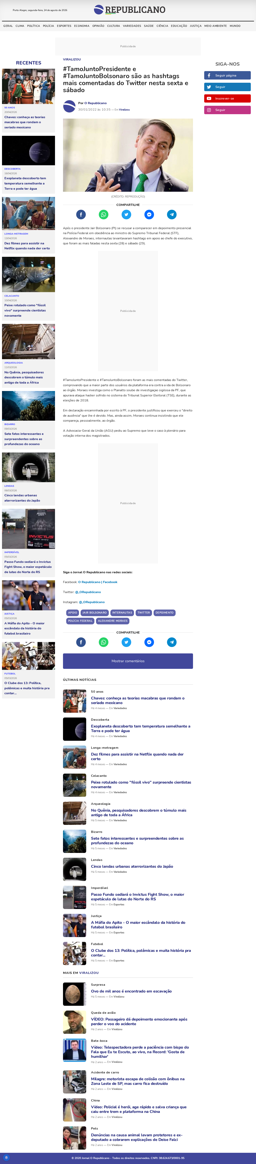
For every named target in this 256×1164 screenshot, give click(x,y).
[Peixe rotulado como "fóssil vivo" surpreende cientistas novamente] (28, 274)
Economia (82, 26)
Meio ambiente (215, 26)
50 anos (9, 107)
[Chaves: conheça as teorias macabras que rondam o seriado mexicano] (28, 86)
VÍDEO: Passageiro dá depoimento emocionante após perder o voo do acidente (139, 1021)
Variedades (132, 26)
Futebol (10, 673)
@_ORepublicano (88, 592)
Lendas (9, 486)
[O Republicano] (69, 106)
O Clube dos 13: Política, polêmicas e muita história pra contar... (27, 688)
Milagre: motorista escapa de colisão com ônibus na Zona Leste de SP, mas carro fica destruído (137, 1081)
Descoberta (12, 168)
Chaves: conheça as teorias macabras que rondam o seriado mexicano (24, 122)
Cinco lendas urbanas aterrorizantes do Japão (22, 498)
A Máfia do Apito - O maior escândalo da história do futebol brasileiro (24, 628)
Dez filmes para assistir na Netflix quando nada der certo (27, 246)
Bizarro (9, 424)
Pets (94, 1128)
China (95, 1100)
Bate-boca (99, 1041)
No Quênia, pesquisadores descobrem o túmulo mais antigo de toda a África (24, 377)
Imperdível (11, 552)
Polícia (48, 26)
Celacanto (11, 295)
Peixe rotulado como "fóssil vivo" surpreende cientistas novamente (25, 310)
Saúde (149, 26)
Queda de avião (103, 1013)
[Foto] (74, 701)
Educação (179, 26)
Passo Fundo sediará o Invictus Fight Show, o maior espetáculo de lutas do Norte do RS (28, 567)
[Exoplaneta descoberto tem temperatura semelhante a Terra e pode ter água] (28, 150)
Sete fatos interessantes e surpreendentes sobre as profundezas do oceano (24, 439)
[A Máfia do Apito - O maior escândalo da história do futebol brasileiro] (28, 595)
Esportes (64, 26)
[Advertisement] (128, 311)
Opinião (98, 26)
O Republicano (95, 103)
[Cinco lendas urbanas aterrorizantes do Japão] (28, 467)
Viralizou (72, 59)
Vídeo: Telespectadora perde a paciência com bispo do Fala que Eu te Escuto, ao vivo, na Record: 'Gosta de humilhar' (140, 1052)
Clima (20, 26)
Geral (8, 26)
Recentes (28, 63)
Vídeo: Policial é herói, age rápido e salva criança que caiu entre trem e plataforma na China (139, 1109)
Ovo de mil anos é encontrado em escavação (131, 991)
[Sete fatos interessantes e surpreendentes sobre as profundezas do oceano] (28, 406)
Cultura (113, 26)
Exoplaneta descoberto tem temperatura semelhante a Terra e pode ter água (25, 183)
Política (33, 26)
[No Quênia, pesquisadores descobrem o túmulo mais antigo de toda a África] (28, 341)
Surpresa (98, 985)
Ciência (162, 26)
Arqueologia (13, 362)
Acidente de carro (105, 1072)
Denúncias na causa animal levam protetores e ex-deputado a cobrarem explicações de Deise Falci (136, 1137)
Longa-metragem (16, 233)
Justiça (196, 26)
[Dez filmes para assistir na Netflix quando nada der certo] (28, 213)
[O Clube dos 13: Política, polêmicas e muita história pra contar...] (28, 656)
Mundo (235, 26)
